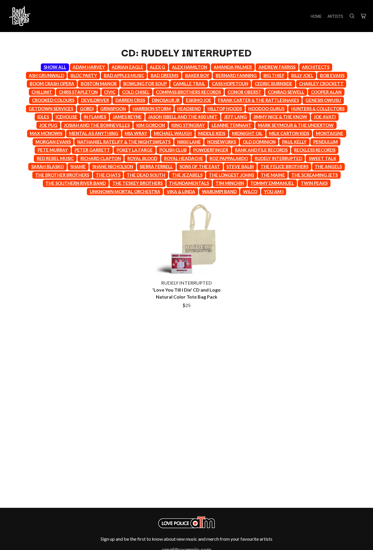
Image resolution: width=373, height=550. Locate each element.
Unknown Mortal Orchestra (125, 191)
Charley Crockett (321, 83)
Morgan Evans (53, 141)
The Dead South (146, 175)
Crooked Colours (53, 100)
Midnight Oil (247, 133)
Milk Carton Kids (289, 133)
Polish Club (173, 149)
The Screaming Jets (314, 175)
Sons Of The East (200, 166)
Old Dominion (259, 141)
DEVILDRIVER (95, 100)
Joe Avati (325, 116)
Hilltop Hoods (224, 108)
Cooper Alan (326, 92)
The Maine (273, 175)
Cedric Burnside (273, 83)
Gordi (87, 108)
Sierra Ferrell (156, 166)
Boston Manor (99, 83)
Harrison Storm (152, 108)
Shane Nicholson (112, 166)
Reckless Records (314, 149)
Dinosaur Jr (166, 100)
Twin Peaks (314, 183)
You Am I (274, 191)
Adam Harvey (89, 67)
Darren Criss (130, 100)
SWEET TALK (322, 158)
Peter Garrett (92, 149)
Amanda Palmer (233, 67)
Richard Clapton (100, 158)
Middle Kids (211, 133)
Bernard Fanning (236, 75)
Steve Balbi (240, 166)
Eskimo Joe (198, 100)
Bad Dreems (164, 75)
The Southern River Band (75, 183)
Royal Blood (142, 158)
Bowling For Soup (145, 83)
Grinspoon (113, 108)
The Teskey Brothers (137, 183)
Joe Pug (48, 125)
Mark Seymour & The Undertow (296, 125)
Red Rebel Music (55, 158)
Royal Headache (183, 158)
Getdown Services (51, 108)
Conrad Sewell (286, 92)
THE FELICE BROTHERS (284, 166)
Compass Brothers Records (188, 92)
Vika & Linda (181, 191)
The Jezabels (187, 175)
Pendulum (325, 141)
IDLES (43, 116)
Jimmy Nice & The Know (280, 116)
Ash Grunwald (46, 75)
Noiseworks (221, 141)
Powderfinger (210, 149)
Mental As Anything (93, 133)
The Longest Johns (231, 175)
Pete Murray (53, 149)
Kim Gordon (150, 125)
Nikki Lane (189, 141)
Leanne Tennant (231, 125)
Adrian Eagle (127, 67)
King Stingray (188, 125)
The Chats (108, 175)
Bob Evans (332, 75)
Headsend (189, 108)
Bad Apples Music (124, 75)
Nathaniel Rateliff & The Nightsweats (123, 141)
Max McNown (46, 133)
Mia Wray (136, 133)
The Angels (328, 166)
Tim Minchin (230, 183)
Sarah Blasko (47, 166)
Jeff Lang (235, 116)
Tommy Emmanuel (272, 183)
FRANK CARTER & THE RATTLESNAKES (258, 100)
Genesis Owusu (323, 100)
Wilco (250, 191)
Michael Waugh (173, 133)
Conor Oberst (244, 92)
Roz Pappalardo (229, 158)
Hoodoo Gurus (266, 108)
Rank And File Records (261, 149)
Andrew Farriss (276, 67)
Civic (109, 92)
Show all (55, 67)
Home (316, 16)
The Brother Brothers (62, 175)
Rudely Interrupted (278, 158)
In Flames (95, 116)
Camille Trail (189, 83)
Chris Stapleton (78, 92)
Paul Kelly (294, 141)
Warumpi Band (219, 191)
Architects (315, 67)
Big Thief (274, 75)
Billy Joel (302, 75)
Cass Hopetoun (230, 83)
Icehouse (66, 116)
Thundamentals (189, 183)
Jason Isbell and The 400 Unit (182, 116)
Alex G (157, 67)
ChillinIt (41, 92)
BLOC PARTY (84, 75)
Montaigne (329, 133)
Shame (78, 166)
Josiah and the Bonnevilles (97, 125)
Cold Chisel (135, 92)
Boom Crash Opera (52, 83)
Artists (335, 16)
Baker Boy (197, 75)
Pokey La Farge (135, 149)
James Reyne (127, 116)
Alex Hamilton (189, 67)
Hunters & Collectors (317, 108)
